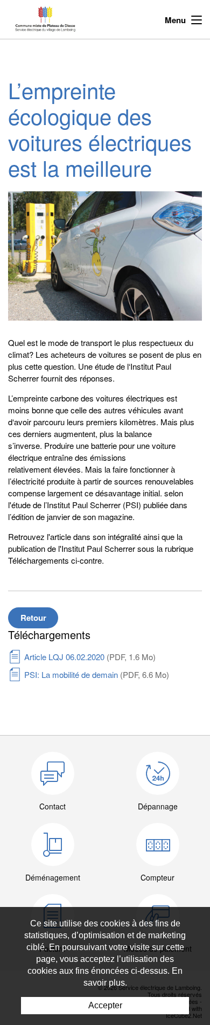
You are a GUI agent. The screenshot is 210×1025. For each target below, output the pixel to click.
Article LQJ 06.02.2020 (90, 656)
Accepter (105, 1005)
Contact (52, 806)
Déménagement (52, 877)
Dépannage (158, 806)
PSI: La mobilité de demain (96, 674)
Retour (33, 618)
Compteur (157, 877)
